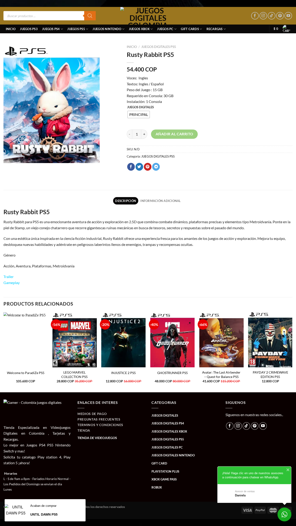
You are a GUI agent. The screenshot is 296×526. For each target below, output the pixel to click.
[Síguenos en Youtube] (288, 16)
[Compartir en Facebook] (131, 167)
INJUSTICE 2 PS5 (123, 373)
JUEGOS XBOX (139, 29)
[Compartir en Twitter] (139, 167)
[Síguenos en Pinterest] (280, 16)
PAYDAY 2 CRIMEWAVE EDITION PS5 (270, 374)
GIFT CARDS (190, 29)
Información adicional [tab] (160, 201)
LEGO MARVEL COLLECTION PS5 (74, 374)
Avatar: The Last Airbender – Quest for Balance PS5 (221, 374)
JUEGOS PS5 (76, 29)
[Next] (292, 352)
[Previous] (3, 352)
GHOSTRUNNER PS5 (172, 373)
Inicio (11, 29)
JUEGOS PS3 (29, 29)
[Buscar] (90, 15)
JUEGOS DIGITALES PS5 (158, 47)
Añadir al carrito (174, 134)
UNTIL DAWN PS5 (44, 514)
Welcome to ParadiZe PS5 (25, 373)
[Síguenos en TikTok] (271, 16)
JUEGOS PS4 (51, 29)
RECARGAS (215, 29)
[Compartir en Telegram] (156, 167)
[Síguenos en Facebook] (255, 16)
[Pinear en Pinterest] (147, 167)
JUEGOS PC (165, 29)
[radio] (139, 114)
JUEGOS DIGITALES (140, 107)
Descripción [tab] (125, 201)
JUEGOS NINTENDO (106, 29)
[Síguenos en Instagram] (263, 16)
